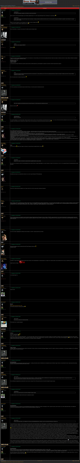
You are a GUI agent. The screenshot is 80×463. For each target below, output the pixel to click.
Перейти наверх (40, 460)
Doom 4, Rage (9, 6)
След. (79, 5)
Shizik (2, 186)
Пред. (74, 5)
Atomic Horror (3, 258)
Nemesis (2, 287)
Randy (2, 273)
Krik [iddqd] (3, 143)
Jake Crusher (3, 9)
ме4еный (2, 229)
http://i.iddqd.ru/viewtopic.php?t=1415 (16, 305)
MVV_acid (3, 244)
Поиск (39, 4)
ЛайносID (3, 70)
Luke (2, 215)
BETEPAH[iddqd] (4, 27)
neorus (2, 41)
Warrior (2, 200)
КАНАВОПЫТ (3, 345)
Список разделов (4, 6)
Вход (42, 4)
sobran (2, 316)
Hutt (1, 128)
